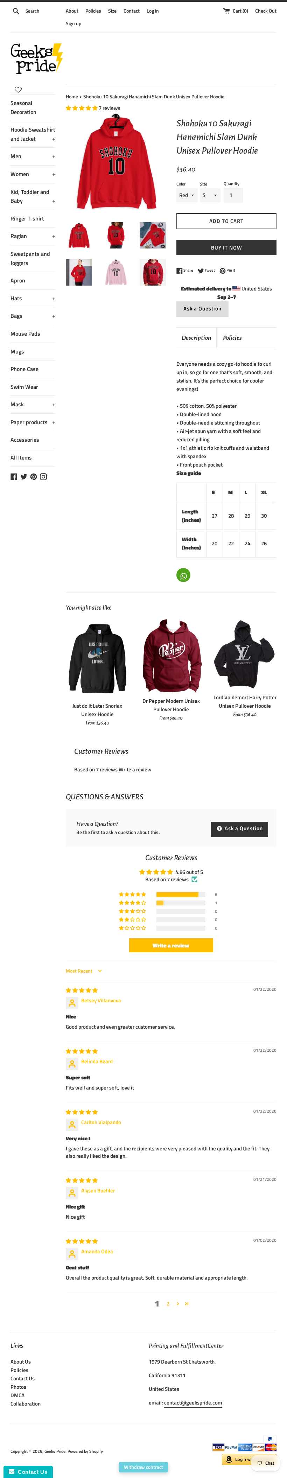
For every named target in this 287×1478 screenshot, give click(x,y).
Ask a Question (202, 308)
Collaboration (25, 1404)
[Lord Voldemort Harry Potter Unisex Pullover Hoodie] (244, 654)
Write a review (135, 769)
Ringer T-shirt (27, 218)
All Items (21, 457)
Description (196, 338)
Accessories (24, 439)
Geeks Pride (54, 1451)
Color (181, 184)
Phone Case (24, 369)
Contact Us (22, 1378)
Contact (132, 10)
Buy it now (226, 248)
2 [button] (168, 1304)
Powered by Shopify (85, 1451)
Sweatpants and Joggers (30, 258)
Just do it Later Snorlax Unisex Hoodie (97, 710)
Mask (32, 404)
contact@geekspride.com (193, 1403)
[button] (82, 108)
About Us (20, 1362)
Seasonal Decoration (23, 107)
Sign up (74, 23)
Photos (18, 1387)
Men (32, 156)
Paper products (32, 422)
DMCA (17, 1395)
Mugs (17, 351)
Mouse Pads (25, 333)
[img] (82, 990)
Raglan (32, 236)
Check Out (265, 10)
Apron (17, 280)
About (72, 10)
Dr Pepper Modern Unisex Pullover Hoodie (171, 705)
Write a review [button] (171, 945)
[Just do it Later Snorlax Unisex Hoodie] (97, 658)
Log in (153, 10)
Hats (32, 298)
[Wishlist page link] (18, 89)
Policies (93, 10)
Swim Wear (24, 387)
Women (32, 174)
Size (112, 10)
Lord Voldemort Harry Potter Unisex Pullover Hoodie (245, 701)
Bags (32, 315)
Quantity (231, 183)
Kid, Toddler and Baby (32, 196)
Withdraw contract (143, 1467)
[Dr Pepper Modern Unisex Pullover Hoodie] (171, 656)
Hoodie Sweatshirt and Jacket (32, 134)
